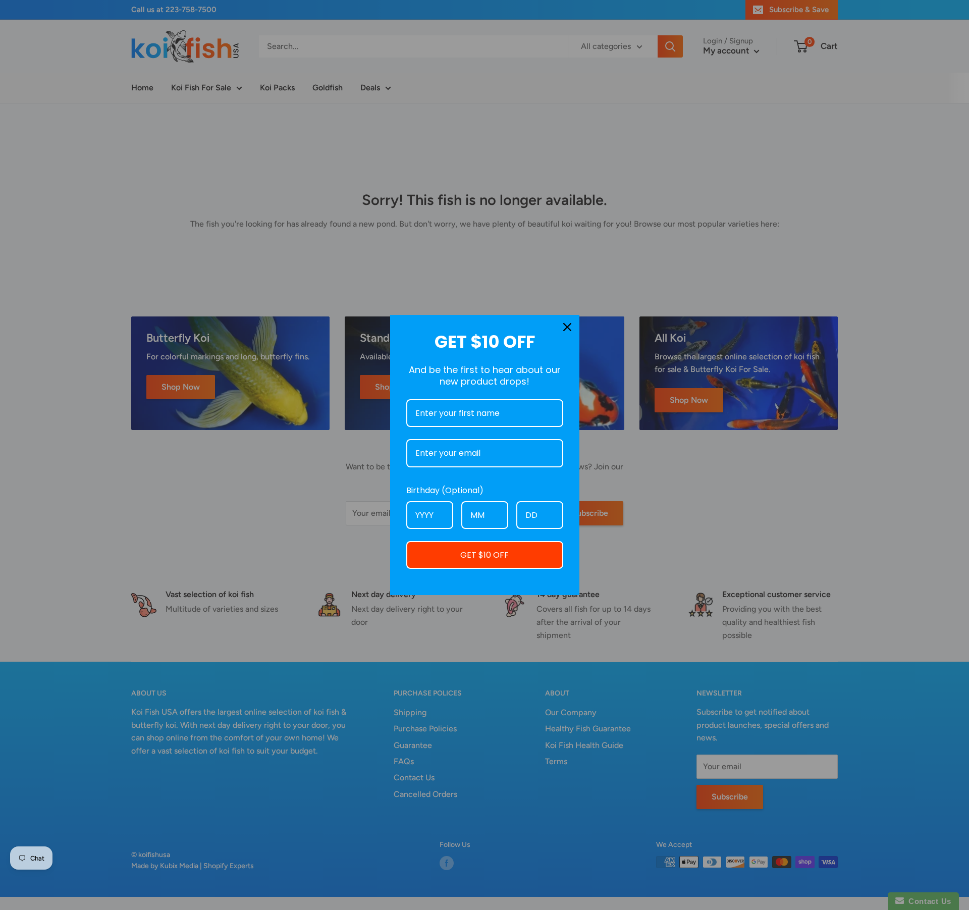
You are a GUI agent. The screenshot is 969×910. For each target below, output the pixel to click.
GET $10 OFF (484, 555)
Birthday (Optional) (444, 490)
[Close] (567, 327)
